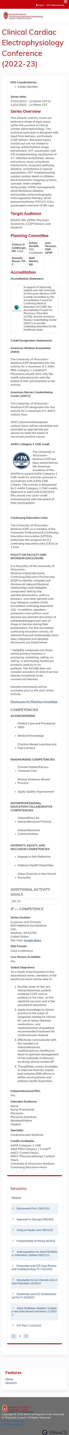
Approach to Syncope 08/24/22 (35, 1219)
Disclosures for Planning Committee (34, 701)
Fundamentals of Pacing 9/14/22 (36, 1241)
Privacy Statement (13, 1421)
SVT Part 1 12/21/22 (29, 1326)
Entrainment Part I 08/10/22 (33, 1208)
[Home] (34, 15)
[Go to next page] (26, 1336)
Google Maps (32, 940)
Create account (56, 5)
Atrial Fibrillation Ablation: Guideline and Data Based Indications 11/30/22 (34, 1311)
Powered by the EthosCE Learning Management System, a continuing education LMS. (54, 1432)
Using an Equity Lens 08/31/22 (35, 1230)
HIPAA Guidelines (12, 1424)
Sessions (11, 1383)
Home (9, 1379)
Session (16, 1198)
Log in (41, 5)
